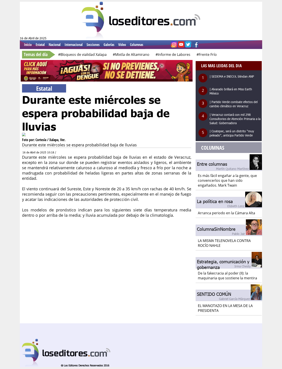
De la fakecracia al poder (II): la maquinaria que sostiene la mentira (227, 275)
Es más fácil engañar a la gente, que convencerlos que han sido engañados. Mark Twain (227, 180)
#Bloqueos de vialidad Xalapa (82, 54)
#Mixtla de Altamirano (131, 54)
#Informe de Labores (173, 54)
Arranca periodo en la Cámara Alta (226, 213)
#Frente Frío (207, 54)
